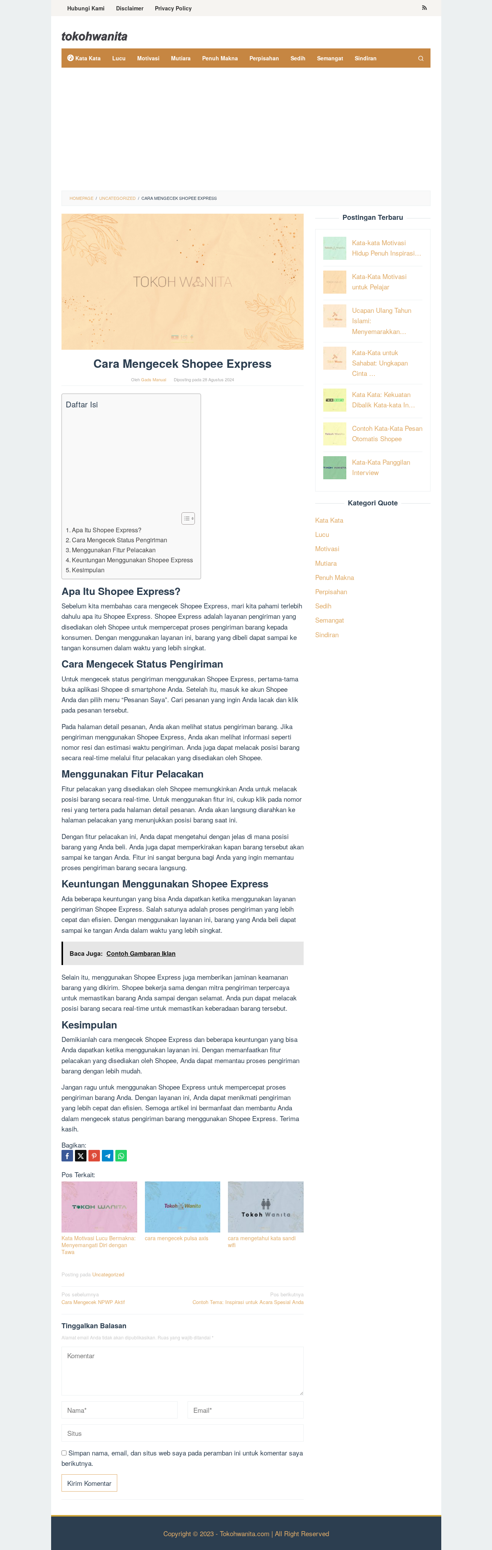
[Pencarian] (420, 58)
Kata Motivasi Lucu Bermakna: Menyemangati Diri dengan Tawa (99, 1245)
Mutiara (326, 562)
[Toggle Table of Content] (184, 518)
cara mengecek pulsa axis (176, 1238)
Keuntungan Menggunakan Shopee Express (132, 559)
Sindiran (327, 634)
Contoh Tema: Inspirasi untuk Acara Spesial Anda (248, 1298)
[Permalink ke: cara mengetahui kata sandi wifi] (266, 1207)
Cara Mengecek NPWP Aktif (93, 1298)
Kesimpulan (88, 569)
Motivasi (327, 548)
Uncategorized (108, 1274)
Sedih (323, 605)
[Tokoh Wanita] (95, 35)
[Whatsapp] (121, 1155)
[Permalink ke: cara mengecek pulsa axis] (183, 1207)
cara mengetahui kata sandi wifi (262, 1241)
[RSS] (424, 8)
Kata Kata (329, 519)
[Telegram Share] (107, 1155)
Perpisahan (331, 591)
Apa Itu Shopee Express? (106, 529)
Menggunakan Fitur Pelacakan (114, 549)
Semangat (329, 620)
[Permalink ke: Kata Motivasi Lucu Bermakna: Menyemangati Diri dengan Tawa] (99, 1207)
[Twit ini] (80, 1155)
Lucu (322, 533)
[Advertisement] (246, 133)
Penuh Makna (334, 576)
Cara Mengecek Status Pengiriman (119, 539)
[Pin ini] (94, 1155)
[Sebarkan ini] (67, 1155)
